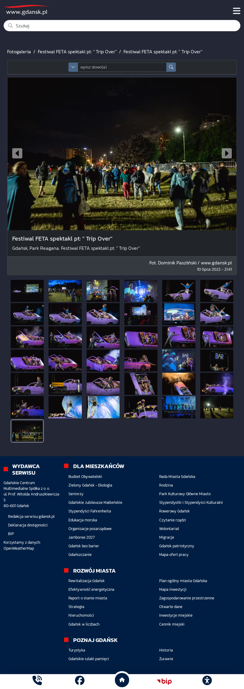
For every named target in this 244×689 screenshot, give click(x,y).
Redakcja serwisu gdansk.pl (31, 516)
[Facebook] (80, 681)
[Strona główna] (37, 681)
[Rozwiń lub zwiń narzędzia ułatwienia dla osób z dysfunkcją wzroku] (206, 681)
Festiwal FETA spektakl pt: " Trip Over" (77, 51)
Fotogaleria (19, 51)
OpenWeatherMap (19, 548)
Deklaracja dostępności (28, 525)
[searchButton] (171, 67)
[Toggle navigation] (236, 11)
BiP (11, 534)
